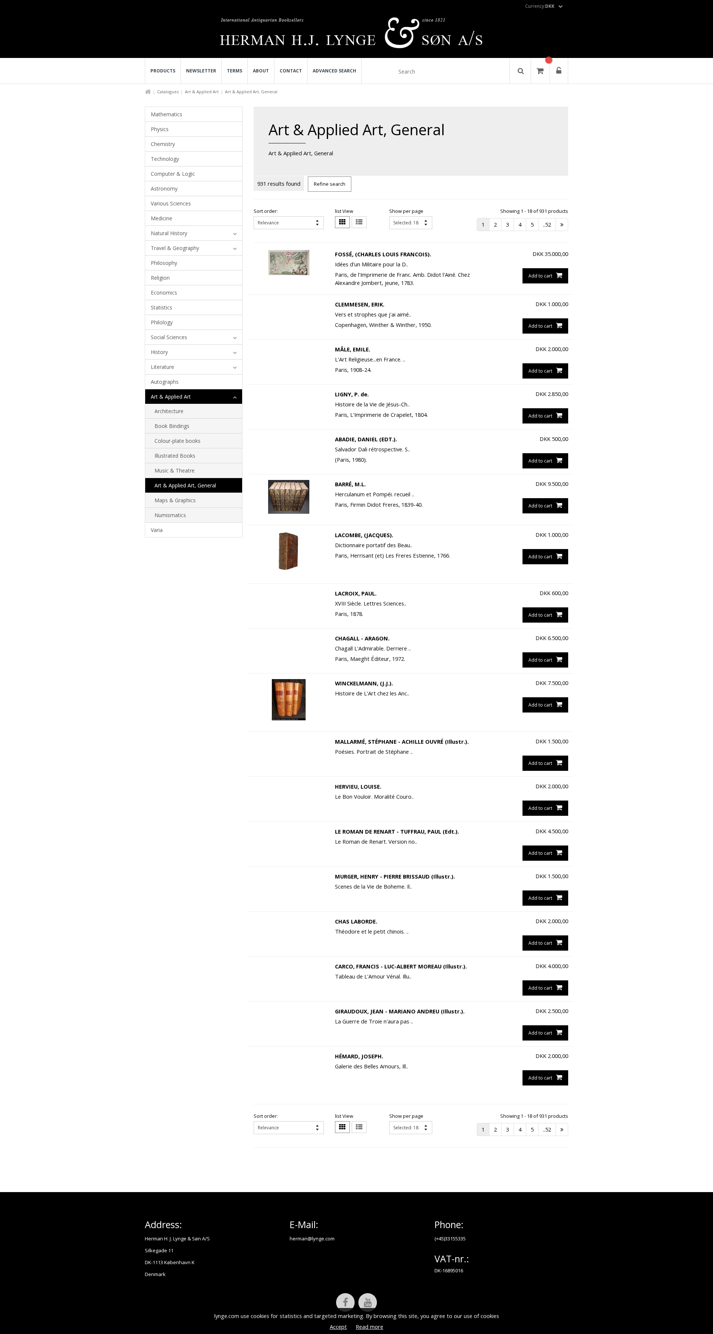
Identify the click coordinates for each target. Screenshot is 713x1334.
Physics (160, 129)
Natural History (169, 233)
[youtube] (367, 1302)
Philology (162, 322)
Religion (160, 277)
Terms (234, 71)
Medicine (161, 218)
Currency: (539, 6)
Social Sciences (169, 337)
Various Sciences (171, 203)
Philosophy (164, 262)
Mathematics (166, 114)
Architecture (168, 411)
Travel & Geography (175, 247)
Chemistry (163, 143)
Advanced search (334, 71)
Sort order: (266, 211)
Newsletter (201, 71)
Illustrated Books (174, 455)
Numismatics (170, 515)
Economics (164, 292)
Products (162, 71)
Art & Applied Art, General (185, 485)
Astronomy (164, 188)
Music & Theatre (174, 470)
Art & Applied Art (202, 91)
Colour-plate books (177, 440)
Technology (165, 158)
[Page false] (562, 224)
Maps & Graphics (175, 500)
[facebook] (345, 1302)
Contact (291, 71)
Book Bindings (171, 425)
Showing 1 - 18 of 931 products (534, 211)
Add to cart (540, 276)
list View (344, 211)
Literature (162, 366)
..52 (547, 224)
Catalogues (168, 91)
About (261, 71)
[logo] (357, 35)
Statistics (161, 307)
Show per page (406, 211)
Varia (157, 529)
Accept (338, 1326)
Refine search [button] (329, 184)
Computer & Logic (173, 173)
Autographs (165, 381)
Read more (369, 1326)
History (159, 352)
